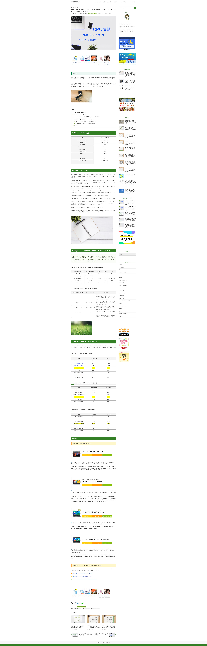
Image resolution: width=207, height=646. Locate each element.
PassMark (92, 608)
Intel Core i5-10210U (78, 375)
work (120, 277)
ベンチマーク (98, 608)
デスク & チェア (122, 293)
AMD (75, 608)
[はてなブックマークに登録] (77, 603)
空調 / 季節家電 (122, 311)
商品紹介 (75, 125)
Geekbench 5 (88, 608)
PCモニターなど (122, 272)
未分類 (120, 303)
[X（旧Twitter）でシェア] (72, 603)
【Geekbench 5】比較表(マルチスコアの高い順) (85, 123)
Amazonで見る (97, 454)
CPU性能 (77, 7)
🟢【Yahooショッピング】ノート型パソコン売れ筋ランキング (84, 579)
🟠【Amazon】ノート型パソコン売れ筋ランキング (81, 573)
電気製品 (121, 318)
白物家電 (121, 308)
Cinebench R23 (79, 608)
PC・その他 (95, 13)
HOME (73, 7)
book (120, 264)
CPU (84, 608)
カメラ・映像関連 (123, 280)
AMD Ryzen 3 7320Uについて (80, 114)
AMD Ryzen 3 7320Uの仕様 (80, 112)
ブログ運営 (121, 298)
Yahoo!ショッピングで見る (107, 454)
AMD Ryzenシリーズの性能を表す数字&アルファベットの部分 (87, 116)
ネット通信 (121, 295)
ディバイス (121, 290)
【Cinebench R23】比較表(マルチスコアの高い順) (85, 121)
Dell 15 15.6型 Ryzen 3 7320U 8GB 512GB (92, 451)
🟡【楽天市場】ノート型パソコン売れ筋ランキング (81, 576)
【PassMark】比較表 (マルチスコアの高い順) (84, 119)
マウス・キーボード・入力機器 (125, 300)
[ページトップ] (204, 643)
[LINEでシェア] (83, 603)
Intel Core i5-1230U (78, 363)
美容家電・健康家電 (123, 313)
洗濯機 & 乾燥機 (122, 306)
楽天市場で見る (86, 454)
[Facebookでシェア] (75, 603)
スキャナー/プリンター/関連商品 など (126, 287)
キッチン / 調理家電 (123, 285)
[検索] (135, 8)
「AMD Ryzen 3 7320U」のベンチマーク (82, 118)
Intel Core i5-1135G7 (78, 365)
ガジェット (121, 282)
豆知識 (121, 316)
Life (120, 269)
